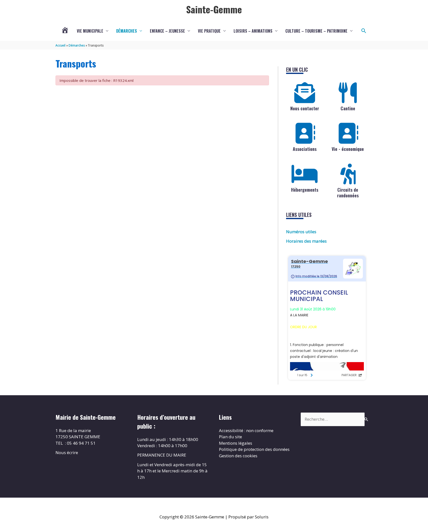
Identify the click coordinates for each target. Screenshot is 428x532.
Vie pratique (209, 31)
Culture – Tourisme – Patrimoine (316, 31)
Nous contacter (304, 108)
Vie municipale (90, 31)
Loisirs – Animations (253, 31)
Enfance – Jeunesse (167, 31)
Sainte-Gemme (214, 9)
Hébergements (304, 189)
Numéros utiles (301, 231)
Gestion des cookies (238, 456)
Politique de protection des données (254, 449)
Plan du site (230, 436)
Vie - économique (348, 149)
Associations (305, 149)
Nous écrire (66, 452)
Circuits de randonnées (348, 192)
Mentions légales (235, 443)
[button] (364, 31)
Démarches (126, 31)
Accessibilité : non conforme (246, 430)
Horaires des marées (306, 241)
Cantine (348, 108)
